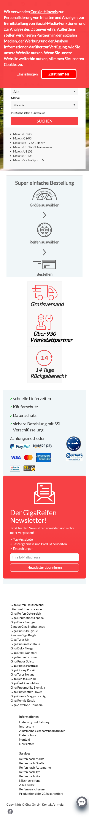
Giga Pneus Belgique (24, 631)
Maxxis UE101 (22, 151)
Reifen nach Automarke (35, 767)
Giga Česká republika (25, 683)
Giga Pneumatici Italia (25, 644)
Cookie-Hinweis (44, 11)
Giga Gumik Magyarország (28, 696)
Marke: (16, 98)
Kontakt (24, 739)
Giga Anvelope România (27, 705)
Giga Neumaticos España (27, 618)
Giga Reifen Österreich (26, 613)
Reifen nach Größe (31, 763)
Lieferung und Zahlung (34, 722)
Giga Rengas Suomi (23, 679)
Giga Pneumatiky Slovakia (28, 687)
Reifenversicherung (32, 789)
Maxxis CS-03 (22, 138)
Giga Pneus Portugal (24, 665)
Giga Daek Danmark (24, 652)
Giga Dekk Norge (22, 648)
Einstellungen (27, 74)
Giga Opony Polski (23, 670)
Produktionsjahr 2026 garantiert (41, 793)
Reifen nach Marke (31, 759)
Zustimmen (58, 74)
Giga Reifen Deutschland (27, 605)
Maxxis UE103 (22, 156)
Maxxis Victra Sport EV (28, 160)
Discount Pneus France (26, 609)
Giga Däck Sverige (23, 622)
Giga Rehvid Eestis (23, 700)
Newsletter (26, 744)
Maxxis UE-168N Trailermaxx (32, 147)
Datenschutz (27, 735)
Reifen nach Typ (29, 772)
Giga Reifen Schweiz (24, 657)
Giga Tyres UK (20, 639)
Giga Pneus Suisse (22, 661)
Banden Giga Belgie (23, 635)
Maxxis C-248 (22, 134)
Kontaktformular (53, 804)
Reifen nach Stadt (31, 776)
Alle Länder (27, 785)
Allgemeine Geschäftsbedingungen (42, 731)
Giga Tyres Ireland (23, 674)
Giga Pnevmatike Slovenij (27, 692)
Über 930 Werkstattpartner (51, 336)
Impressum (26, 726)
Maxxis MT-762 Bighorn (29, 142)
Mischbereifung (29, 780)
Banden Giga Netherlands (28, 626)
